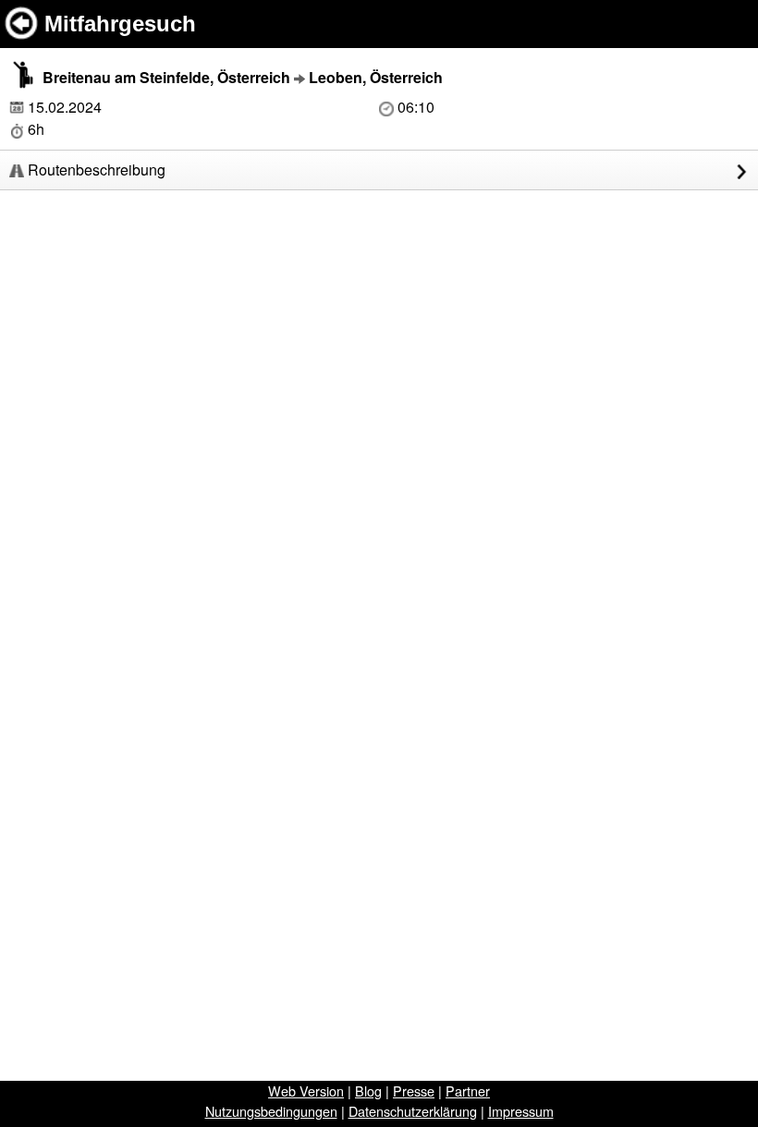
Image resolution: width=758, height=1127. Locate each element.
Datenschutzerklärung (412, 1111)
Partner (468, 1090)
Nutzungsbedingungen (271, 1111)
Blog (368, 1090)
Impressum (521, 1111)
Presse (413, 1090)
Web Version (306, 1090)
